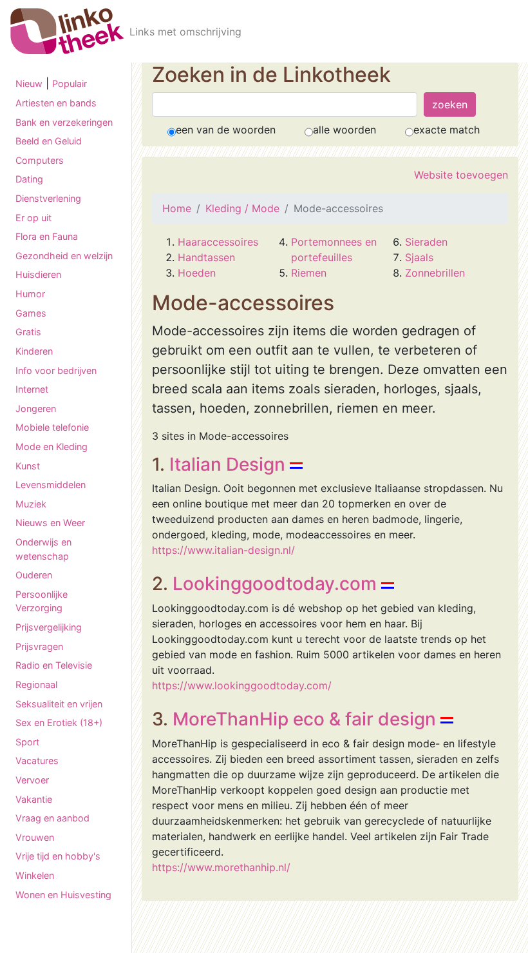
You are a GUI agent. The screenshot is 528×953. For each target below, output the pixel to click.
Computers (39, 160)
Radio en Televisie (53, 665)
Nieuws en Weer (50, 522)
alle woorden (344, 129)
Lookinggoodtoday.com (275, 583)
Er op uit (33, 217)
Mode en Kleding (51, 446)
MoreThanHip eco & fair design (304, 719)
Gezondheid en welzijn (64, 255)
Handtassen (206, 257)
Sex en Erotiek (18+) (58, 722)
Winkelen (34, 875)
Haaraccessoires (218, 241)
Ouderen (33, 574)
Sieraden (426, 241)
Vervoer (32, 779)
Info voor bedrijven (56, 370)
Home (176, 208)
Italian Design (227, 464)
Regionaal (36, 684)
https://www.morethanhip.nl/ (221, 867)
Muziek (30, 503)
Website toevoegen (461, 174)
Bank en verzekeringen (64, 122)
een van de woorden (226, 129)
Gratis (28, 331)
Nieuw (28, 83)
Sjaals (419, 257)
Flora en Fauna (46, 236)
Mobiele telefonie (52, 427)
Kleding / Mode (242, 208)
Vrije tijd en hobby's (57, 855)
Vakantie (33, 799)
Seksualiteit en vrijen (58, 703)
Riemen (308, 272)
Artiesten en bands (56, 102)
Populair (69, 83)
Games (30, 313)
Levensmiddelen (50, 484)
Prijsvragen (39, 646)
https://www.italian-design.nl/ (223, 550)
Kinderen (34, 351)
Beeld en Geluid (48, 140)
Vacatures (37, 760)
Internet (31, 389)
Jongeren (35, 408)
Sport (27, 741)
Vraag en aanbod (52, 817)
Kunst (27, 465)
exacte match (446, 129)
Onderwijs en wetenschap (43, 549)
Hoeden (197, 272)
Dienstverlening (48, 198)
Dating (29, 178)
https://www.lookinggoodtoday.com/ (242, 685)
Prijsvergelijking (48, 627)
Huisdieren (38, 274)
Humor (30, 293)
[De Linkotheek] (67, 31)
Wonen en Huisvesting (63, 894)
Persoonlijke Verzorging (41, 601)
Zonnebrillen (435, 272)
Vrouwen (34, 837)
